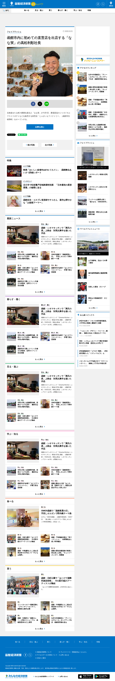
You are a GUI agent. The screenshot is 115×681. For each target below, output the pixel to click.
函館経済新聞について (44, 652)
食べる (26, 10)
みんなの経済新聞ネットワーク (16, 676)
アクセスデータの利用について (47, 655)
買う (50, 10)
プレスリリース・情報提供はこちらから (73, 652)
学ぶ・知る (78, 10)
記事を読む (39, 127)
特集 (89, 10)
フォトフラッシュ (14, 32)
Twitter (103, 4)
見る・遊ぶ (39, 10)
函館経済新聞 (20, 4)
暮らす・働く (63, 10)
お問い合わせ (64, 655)
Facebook (98, 4)
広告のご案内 (41, 658)
